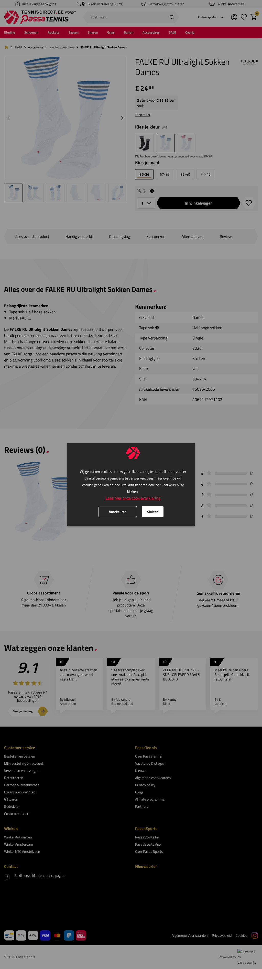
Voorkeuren (118, 511)
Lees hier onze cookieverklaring (133, 498)
